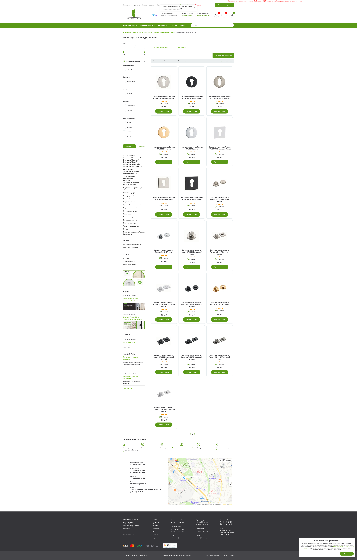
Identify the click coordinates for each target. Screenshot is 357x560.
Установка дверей (129, 261)
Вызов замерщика (129, 264)
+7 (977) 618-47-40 (203, 13)
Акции (198, 5)
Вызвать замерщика (225, 5)
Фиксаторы (182, 47)
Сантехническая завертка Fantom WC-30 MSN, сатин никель (219, 199)
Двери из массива (129, 185)
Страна (125, 229)
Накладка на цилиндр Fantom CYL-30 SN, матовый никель (164, 97)
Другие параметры (130, 220)
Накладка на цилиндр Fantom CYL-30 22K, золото (164, 148)
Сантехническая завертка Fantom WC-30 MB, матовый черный (191, 304)
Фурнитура (162, 25)
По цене (156, 61)
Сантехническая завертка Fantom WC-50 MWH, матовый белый (164, 304)
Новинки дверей (128, 535)
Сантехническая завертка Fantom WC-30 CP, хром (163, 251)
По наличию (127, 234)
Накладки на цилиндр (160, 47)
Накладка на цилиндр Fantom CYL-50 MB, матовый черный (192, 198)
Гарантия (151, 5)
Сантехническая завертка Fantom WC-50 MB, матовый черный (163, 357)
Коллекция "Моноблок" (131, 171)
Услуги (174, 25)
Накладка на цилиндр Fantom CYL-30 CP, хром (192, 148)
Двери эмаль (127, 180)
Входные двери (146, 25)
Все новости (128, 388)
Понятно (346, 554)
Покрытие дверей (129, 193)
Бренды (155, 519)
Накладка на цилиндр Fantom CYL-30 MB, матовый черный (192, 97)
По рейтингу (182, 61)
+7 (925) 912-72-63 (137, 478)
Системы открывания (131, 217)
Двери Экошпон (128, 169)
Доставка (137, 5)
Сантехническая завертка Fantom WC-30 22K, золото (219, 303)
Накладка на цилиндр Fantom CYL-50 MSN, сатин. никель (164, 198)
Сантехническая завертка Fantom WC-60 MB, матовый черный (191, 357)
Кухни (182, 25)
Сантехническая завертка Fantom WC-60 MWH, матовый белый (164, 409)
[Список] (226, 61)
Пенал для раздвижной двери (134, 232)
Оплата (144, 5)
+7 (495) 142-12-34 (187, 13)
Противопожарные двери (132, 244)
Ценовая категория (130, 223)
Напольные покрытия (130, 247)
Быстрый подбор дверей (223, 55)
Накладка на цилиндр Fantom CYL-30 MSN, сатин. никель (219, 97)
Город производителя (131, 226)
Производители (129, 173)
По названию (168, 61)
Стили (125, 199)
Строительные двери (131, 183)
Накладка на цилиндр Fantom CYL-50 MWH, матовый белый (220, 148)
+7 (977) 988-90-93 (202, 524)
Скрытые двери (129, 176)
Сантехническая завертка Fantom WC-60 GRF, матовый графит (219, 357)
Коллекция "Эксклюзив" (132, 158)
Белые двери (128, 178)
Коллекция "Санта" (130, 162)
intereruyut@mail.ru (203, 15)
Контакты (156, 535)
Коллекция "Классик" (131, 160)
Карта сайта (157, 538)
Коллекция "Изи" (129, 156)
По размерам (127, 202)
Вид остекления (129, 208)
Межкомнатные (129, 25)
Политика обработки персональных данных (176, 555)
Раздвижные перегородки (132, 188)
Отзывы (155, 532)
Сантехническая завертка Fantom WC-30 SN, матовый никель (191, 252)
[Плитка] (222, 61)
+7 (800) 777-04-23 (167, 14)
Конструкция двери (130, 211)
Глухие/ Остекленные (131, 205)
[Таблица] (231, 61)
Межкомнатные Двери (130, 519)
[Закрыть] (194, 8)
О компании (126, 5)
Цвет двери (127, 196)
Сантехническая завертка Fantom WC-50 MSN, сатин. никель (219, 252)
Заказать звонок (186, 15)
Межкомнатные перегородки (133, 532)
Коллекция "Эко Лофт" (131, 166)
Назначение (127, 214)
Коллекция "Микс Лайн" (131, 164)
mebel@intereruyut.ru (203, 538)
